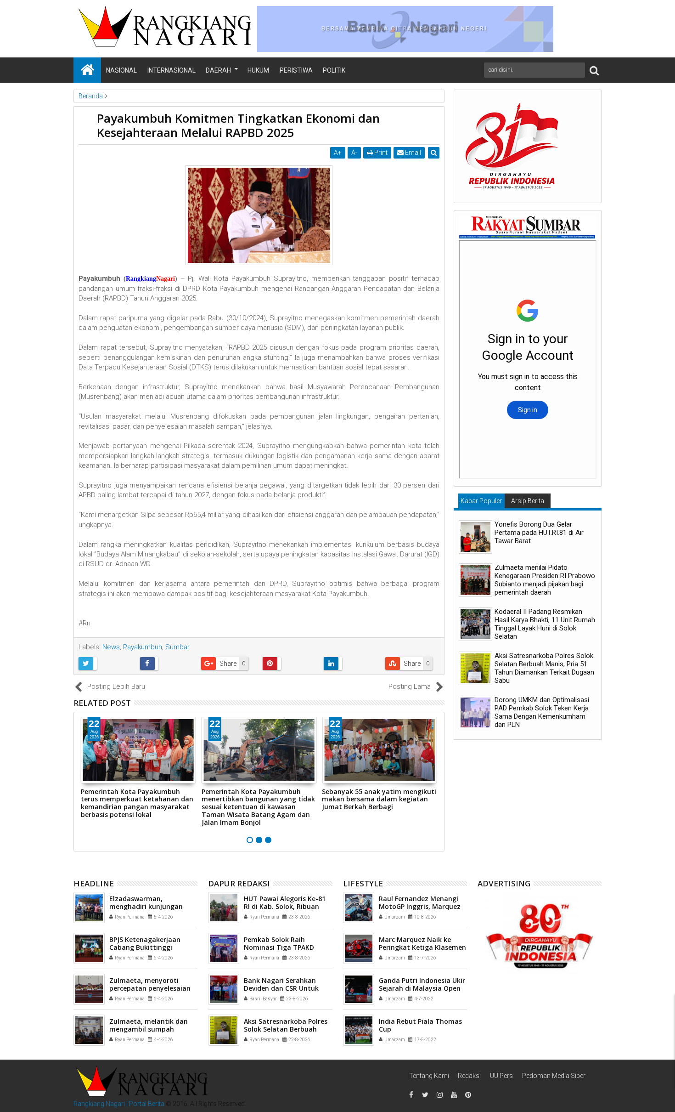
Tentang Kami (429, 1075)
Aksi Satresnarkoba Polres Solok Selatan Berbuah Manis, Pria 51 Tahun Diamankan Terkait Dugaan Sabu (544, 668)
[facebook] (411, 1095)
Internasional (171, 70)
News (111, 647)
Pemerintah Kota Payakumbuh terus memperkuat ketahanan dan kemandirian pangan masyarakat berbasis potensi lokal (137, 803)
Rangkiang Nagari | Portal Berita (118, 1103)
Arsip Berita (527, 501)
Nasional (121, 70)
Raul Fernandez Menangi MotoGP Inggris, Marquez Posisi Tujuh (420, 906)
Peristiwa (296, 70)
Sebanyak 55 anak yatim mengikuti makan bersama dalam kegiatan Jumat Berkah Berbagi (379, 799)
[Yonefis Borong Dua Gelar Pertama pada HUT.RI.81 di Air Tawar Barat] (475, 537)
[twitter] (425, 1095)
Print (380, 152)
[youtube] (453, 1095)
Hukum (258, 70)
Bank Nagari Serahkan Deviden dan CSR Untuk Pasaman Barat (281, 988)
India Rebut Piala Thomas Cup (420, 1025)
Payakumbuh (142, 647)
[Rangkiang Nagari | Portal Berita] (87, 70)
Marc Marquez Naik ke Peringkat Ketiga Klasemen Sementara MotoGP (422, 947)
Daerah (218, 70)
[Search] (594, 70)
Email (412, 152)
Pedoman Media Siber (553, 1075)
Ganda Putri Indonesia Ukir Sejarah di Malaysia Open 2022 (422, 988)
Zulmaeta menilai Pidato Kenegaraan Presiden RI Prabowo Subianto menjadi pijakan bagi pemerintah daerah (545, 579)
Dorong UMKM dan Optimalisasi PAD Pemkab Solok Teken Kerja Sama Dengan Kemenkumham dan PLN (542, 712)
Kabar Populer (481, 501)
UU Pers (501, 1075)
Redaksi (469, 1075)
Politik (334, 70)
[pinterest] (467, 1095)
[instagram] (439, 1095)
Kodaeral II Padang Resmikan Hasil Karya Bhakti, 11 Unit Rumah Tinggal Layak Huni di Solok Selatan (545, 624)
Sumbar (177, 647)
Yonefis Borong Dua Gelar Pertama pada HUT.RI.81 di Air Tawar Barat (539, 532)
